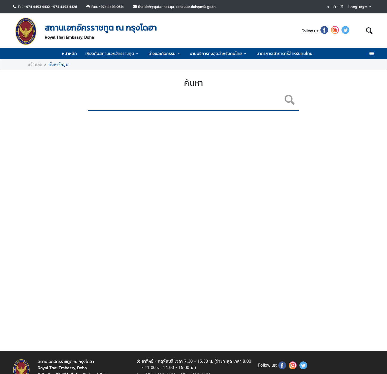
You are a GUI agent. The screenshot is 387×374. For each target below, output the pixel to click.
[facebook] (324, 30)
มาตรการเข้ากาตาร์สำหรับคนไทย (284, 53)
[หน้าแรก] (25, 31)
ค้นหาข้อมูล (58, 64)
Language (357, 6)
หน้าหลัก (69, 53)
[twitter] (345, 30)
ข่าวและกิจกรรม (162, 53)
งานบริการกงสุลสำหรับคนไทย (216, 53)
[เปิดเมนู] (371, 53)
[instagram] (335, 30)
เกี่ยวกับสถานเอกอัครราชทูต (109, 53)
